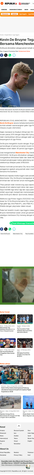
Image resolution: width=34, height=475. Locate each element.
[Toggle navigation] (2, 3)
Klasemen (5, 14)
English (30, 441)
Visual (16, 441)
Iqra (15, 433)
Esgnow (2, 441)
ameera (4, 9)
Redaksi (16, 452)
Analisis (16, 436)
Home (1, 35)
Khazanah (3, 433)
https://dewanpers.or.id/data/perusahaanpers (15, 465)
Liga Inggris (23, 14)
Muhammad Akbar (24, 51)
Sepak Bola (8, 35)
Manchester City (22, 153)
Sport (29, 436)
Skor (29, 430)
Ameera (2, 430)
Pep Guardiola (29, 233)
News (1, 436)
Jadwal (14, 14)
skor (26, 9)
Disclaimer (3, 455)
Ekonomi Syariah (16, 9)
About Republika (5, 452)
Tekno (16, 438)
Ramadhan (17, 443)
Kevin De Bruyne (7, 123)
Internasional (4, 438)
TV (1, 443)
